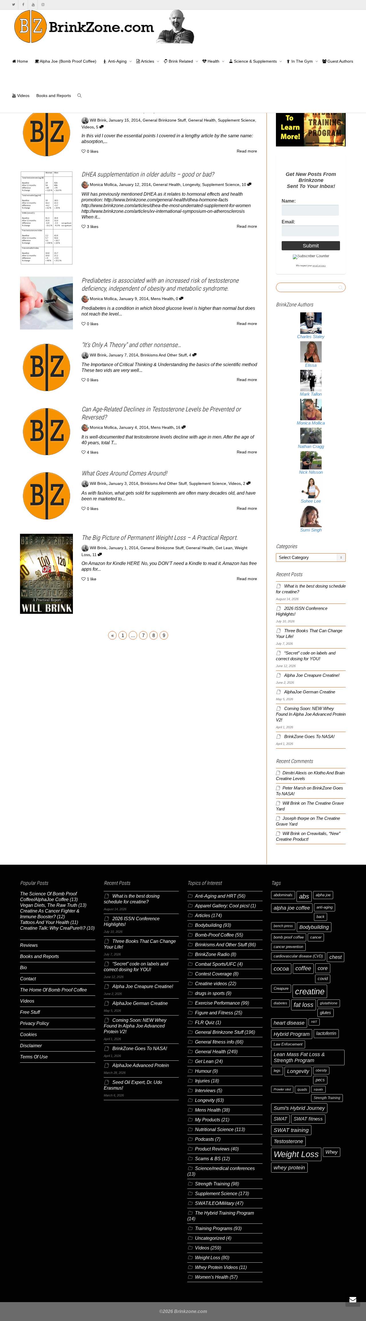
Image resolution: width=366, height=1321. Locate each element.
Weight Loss (207, 1257)
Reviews (29, 945)
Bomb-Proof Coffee (214, 935)
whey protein (289, 1168)
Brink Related (181, 61)
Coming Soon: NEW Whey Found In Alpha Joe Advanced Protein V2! (311, 714)
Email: (288, 221)
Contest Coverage (213, 973)
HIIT (314, 1022)
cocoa (281, 968)
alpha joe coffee (292, 908)
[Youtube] (33, 4)
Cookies (28, 1034)
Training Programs (213, 1228)
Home (22, 61)
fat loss (303, 1004)
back (321, 917)
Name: (289, 201)
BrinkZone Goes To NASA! (309, 736)
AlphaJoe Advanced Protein (140, 1065)
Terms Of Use (34, 1056)
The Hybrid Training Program (224, 1213)
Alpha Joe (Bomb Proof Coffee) (67, 61)
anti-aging (325, 907)
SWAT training (291, 1130)
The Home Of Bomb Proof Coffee (53, 989)
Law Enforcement (288, 1044)
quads (302, 1090)
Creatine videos (211, 983)
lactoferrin (326, 1033)
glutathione (328, 1003)
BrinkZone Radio (212, 954)
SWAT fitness (308, 1119)
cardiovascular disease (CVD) (298, 956)
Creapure (281, 988)
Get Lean (224, 548)
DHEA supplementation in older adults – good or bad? (147, 174)
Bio (23, 967)
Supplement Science (236, 120)
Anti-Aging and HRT (215, 896)
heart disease (289, 1023)
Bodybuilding (208, 925)
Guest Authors (339, 61)
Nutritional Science (214, 1129)
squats (318, 1089)
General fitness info (214, 1042)
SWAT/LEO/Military (214, 1203)
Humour (203, 1071)
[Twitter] (13, 4)
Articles (147, 61)
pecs (320, 1080)
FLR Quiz (204, 1022)
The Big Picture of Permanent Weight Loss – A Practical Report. (159, 537)
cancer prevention (288, 947)
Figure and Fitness (214, 1012)
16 (179, 427)
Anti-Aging (117, 61)
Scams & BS (208, 1158)
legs (277, 1070)
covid (323, 978)
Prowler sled (282, 1089)
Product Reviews (212, 1149)
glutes (325, 1012)
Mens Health (162, 299)
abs (304, 896)
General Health (202, 120)
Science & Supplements (255, 61)
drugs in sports (210, 993)
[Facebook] (23, 4)
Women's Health (211, 1277)
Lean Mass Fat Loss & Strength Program (299, 1057)
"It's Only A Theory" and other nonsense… (131, 344)
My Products (207, 1119)
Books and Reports (53, 95)
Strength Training (212, 1183)
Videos (22, 95)
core (323, 968)
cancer (315, 937)
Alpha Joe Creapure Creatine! (311, 675)
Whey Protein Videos (216, 1267)
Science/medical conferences (225, 1168)
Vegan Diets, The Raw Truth (48, 905)
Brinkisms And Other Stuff (163, 355)
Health (213, 61)
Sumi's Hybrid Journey (299, 1108)
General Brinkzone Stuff (164, 120)
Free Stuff (30, 1012)
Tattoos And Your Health (44, 922)
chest (335, 957)
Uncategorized (210, 1238)
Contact (28, 978)
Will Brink (291, 803)
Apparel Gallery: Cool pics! (222, 905)
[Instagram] (42, 4)
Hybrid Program (292, 1034)
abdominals (283, 895)
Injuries (202, 1080)
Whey (331, 1152)
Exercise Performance (217, 1003)
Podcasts (204, 1139)
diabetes (280, 1003)
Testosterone (288, 1141)
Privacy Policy (34, 1023)
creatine (310, 991)
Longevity (191, 185)
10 (244, 185)
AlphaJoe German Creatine (309, 692)
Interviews (205, 1090)
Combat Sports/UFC (215, 964)
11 (95, 555)
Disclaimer (31, 1045)
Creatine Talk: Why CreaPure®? (52, 928)
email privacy (319, 265)
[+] (46, 132)
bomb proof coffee (289, 937)
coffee (303, 968)
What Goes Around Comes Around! (124, 473)
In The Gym (302, 61)
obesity (321, 1070)
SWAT (280, 1119)
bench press (283, 926)
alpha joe (323, 895)
